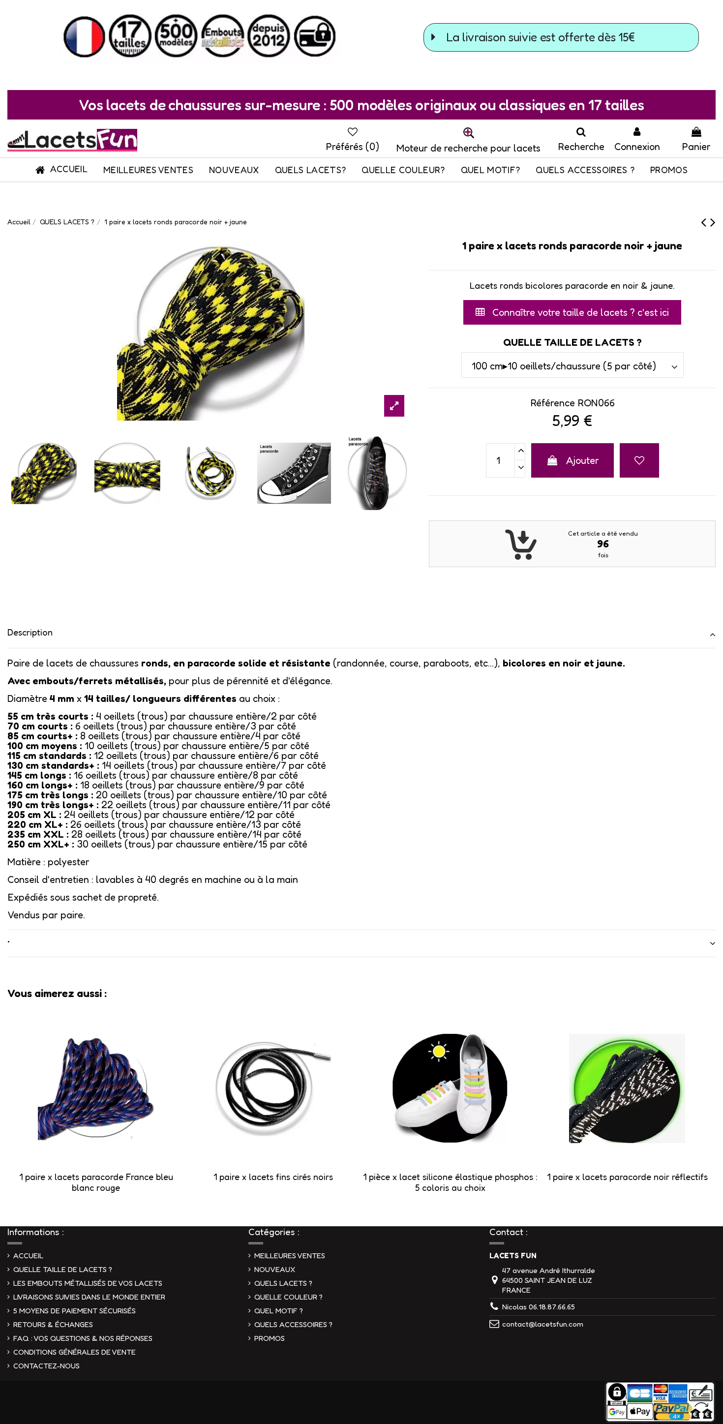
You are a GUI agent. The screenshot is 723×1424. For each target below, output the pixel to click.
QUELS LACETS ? (283, 1283)
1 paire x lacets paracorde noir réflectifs (627, 1176)
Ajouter (582, 460)
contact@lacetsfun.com (542, 1324)
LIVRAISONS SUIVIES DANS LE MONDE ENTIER (89, 1297)
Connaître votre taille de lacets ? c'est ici (579, 312)
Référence (552, 403)
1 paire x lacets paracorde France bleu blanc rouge (96, 1182)
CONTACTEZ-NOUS (46, 1365)
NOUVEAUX (274, 1269)
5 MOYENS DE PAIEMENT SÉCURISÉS (74, 1310)
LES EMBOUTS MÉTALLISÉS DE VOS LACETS (87, 1283)
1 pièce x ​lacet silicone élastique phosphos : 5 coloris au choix (450, 1182)
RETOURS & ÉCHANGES (53, 1324)
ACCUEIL (28, 1255)
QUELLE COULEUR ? (288, 1297)
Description (30, 632)
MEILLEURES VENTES (289, 1255)
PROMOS (269, 1338)
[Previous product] (705, 222)
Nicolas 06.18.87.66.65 (538, 1306)
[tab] (361, 634)
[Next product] (713, 222)
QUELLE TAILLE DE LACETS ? (62, 1269)
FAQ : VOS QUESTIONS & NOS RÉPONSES (82, 1338)
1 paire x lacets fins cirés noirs (273, 1176)
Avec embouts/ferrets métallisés (85, 681)
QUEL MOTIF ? (278, 1310)
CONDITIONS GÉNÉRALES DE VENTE (74, 1352)
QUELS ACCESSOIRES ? (293, 1324)
